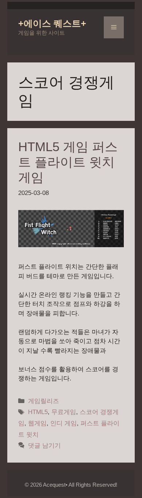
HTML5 (38, 412)
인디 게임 (63, 423)
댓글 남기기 (44, 445)
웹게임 (37, 423)
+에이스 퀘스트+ (52, 23)
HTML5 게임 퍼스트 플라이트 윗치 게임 (68, 161)
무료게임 (63, 412)
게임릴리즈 (43, 401)
